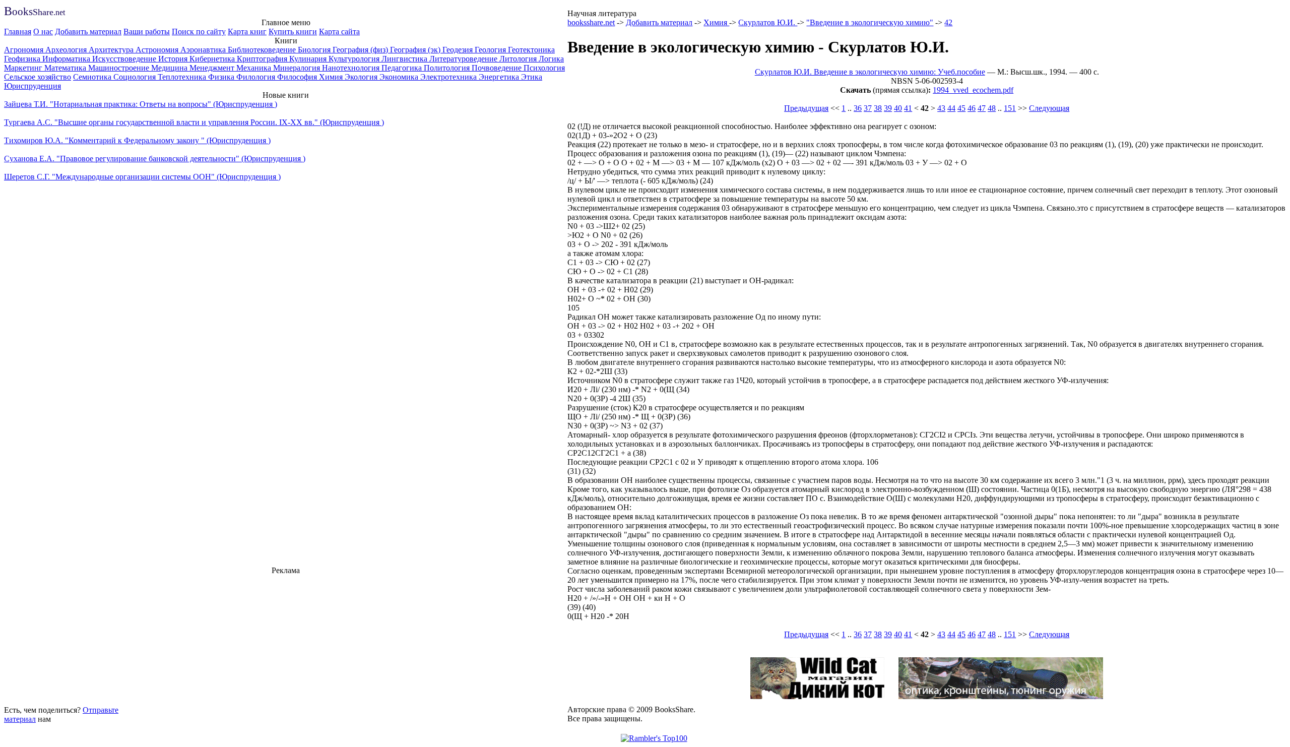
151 (1010, 108)
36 (858, 108)
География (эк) (416, 49)
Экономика (399, 77)
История (173, 58)
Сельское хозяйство (37, 77)
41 (908, 108)
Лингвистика (405, 58)
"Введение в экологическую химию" (869, 22)
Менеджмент (212, 68)
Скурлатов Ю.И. (767, 22)
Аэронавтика (204, 49)
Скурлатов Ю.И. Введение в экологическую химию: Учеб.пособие (870, 72)
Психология (544, 68)
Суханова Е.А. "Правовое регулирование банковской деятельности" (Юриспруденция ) (154, 158)
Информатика (67, 58)
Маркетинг (24, 68)
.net (34, 12)
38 (878, 108)
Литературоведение (464, 58)
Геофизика (23, 58)
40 (898, 108)
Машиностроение (119, 68)
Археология (67, 49)
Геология (491, 49)
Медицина (170, 68)
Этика (531, 77)
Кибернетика (213, 58)
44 (951, 108)
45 (961, 108)
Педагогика (402, 68)
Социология (135, 77)
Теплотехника (183, 77)
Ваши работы (146, 31)
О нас (43, 31)
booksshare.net (591, 22)
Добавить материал (88, 31)
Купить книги (293, 31)
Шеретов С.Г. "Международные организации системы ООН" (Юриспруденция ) (142, 176)
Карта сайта (339, 31)
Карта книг (247, 31)
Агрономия (24, 49)
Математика (66, 68)
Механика (254, 68)
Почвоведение (498, 68)
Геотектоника (531, 49)
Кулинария (309, 58)
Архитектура (112, 49)
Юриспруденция (32, 86)
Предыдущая (806, 108)
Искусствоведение (125, 58)
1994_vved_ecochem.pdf (973, 90)
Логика (551, 58)
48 (992, 108)
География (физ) (361, 49)
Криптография (263, 58)
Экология (362, 77)
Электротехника (449, 77)
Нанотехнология (351, 68)
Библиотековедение (263, 49)
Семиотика (93, 77)
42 (948, 22)
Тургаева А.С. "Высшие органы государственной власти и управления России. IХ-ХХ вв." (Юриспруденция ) (194, 122)
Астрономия (158, 49)
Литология (519, 58)
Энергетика (500, 77)
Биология (315, 49)
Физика (222, 77)
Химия (332, 77)
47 (982, 108)
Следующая (1049, 108)
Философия (298, 77)
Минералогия (297, 68)
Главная (17, 31)
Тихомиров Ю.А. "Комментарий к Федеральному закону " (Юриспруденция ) (137, 140)
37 (868, 108)
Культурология (355, 58)
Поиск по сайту (199, 31)
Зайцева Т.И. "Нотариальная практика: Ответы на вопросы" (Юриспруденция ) (140, 104)
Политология (448, 68)
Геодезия (458, 49)
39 (888, 108)
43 (941, 108)
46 (972, 108)
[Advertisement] (285, 638)
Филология (256, 77)
